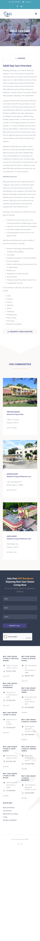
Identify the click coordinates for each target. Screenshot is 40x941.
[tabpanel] (20, 195)
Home (11, 34)
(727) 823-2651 (11, 700)
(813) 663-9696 (29, 764)
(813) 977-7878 (11, 671)
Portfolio (17, 34)
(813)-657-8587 (29, 793)
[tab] (20, 58)
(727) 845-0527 (11, 790)
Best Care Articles (8, 807)
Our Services (7, 811)
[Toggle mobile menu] (36, 14)
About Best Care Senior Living (10, 815)
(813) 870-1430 (11, 761)
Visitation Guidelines (10, 820)
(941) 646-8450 (29, 707)
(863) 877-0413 (29, 676)
